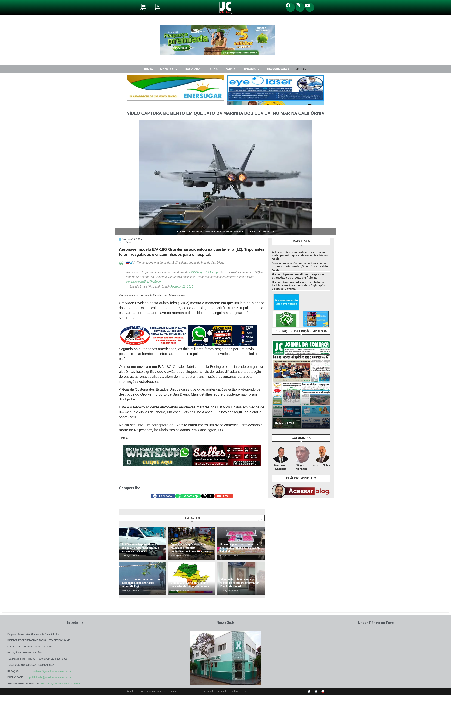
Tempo (157, 10)
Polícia (230, 69)
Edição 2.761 (284, 423)
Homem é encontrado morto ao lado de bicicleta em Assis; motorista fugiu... (141, 583)
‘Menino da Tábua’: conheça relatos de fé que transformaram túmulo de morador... (239, 583)
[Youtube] (309, 7)
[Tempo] (157, 6)
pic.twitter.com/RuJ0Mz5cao (143, 281)
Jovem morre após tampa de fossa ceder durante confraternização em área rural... (191, 548)
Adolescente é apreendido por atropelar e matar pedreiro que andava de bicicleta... (140, 548)
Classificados (278, 69)
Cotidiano (192, 69)
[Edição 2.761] (301, 384)
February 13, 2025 (181, 286)
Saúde (212, 69)
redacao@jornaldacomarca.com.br (52, 671)
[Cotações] (143, 6)
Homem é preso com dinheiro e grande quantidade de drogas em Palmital (240, 548)
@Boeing (212, 272)
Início (148, 69)
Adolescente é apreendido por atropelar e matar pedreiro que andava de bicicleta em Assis (300, 255)
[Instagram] (300, 7)
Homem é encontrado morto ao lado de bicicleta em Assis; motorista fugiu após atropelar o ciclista (298, 285)
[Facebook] (290, 7)
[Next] (261, 519)
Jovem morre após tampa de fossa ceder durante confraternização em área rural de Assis (300, 266)
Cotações (144, 10)
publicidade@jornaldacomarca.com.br (50, 677)
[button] (163, 496)
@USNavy (195, 272)
